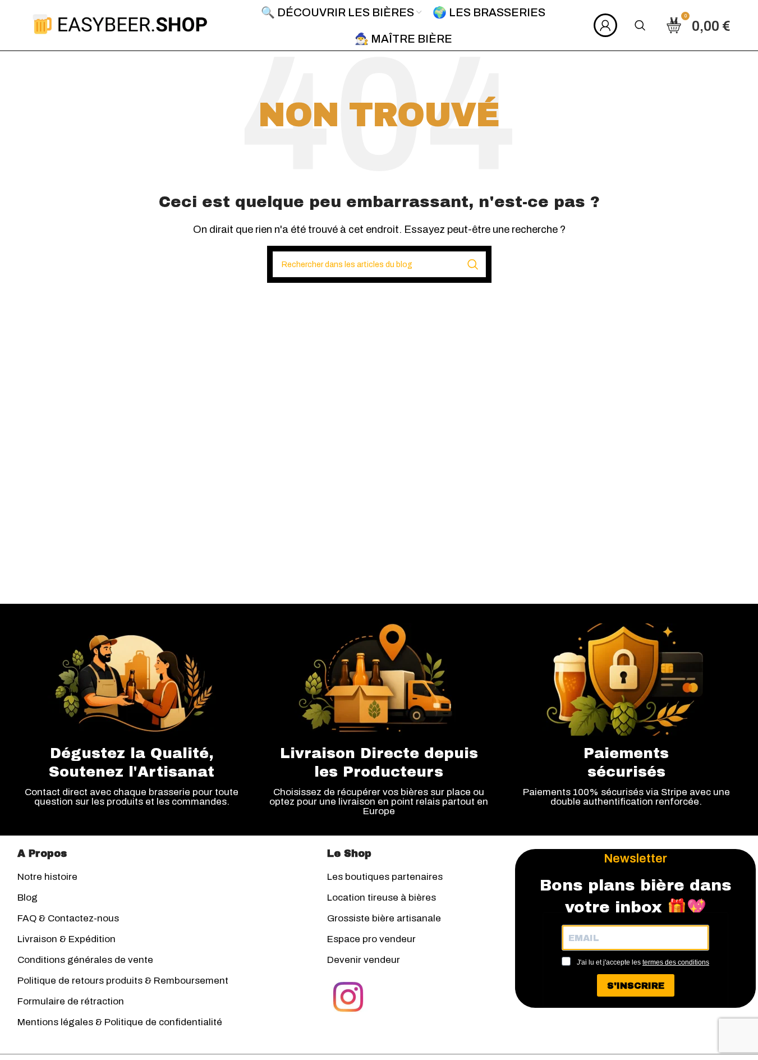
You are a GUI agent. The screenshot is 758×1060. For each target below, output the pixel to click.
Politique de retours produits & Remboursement (122, 980)
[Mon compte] (605, 25)
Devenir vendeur (363, 960)
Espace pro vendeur (371, 939)
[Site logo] (120, 24)
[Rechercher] (640, 25)
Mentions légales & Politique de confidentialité (119, 1022)
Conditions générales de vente (85, 960)
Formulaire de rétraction (70, 1001)
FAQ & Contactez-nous (68, 918)
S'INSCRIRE (635, 985)
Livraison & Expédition (66, 939)
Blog (27, 897)
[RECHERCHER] (473, 264)
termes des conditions (675, 962)
